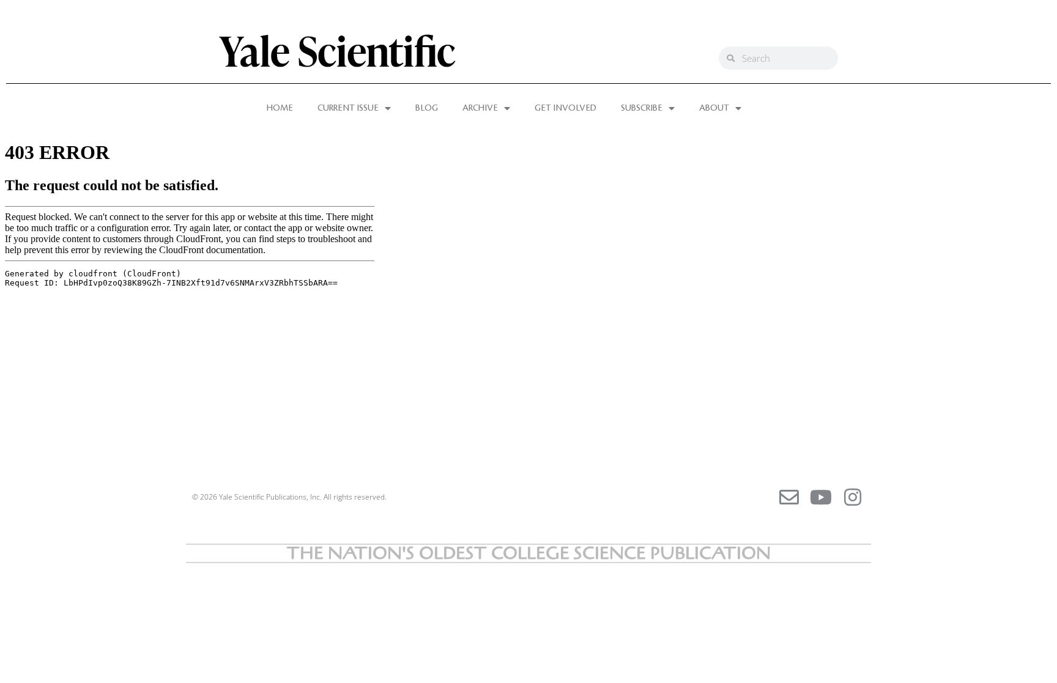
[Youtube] (821, 497)
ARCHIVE (480, 108)
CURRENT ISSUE (348, 108)
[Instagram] (852, 497)
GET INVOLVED (565, 108)
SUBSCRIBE (641, 108)
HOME (280, 108)
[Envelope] (789, 497)
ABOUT (714, 108)
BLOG (426, 108)
